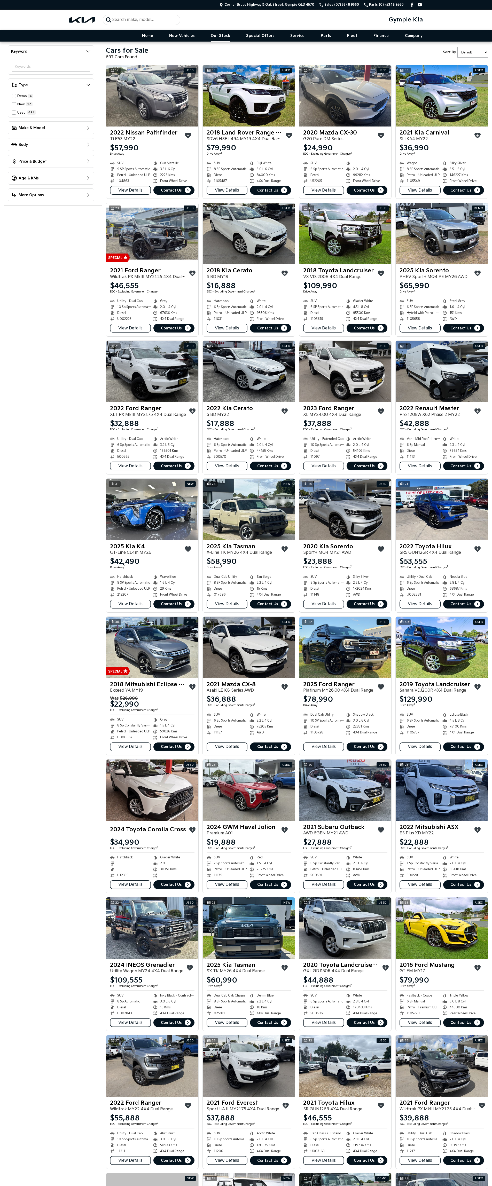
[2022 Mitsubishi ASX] (442, 790)
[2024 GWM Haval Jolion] (249, 790)
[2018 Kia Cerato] (249, 233)
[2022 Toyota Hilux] (442, 509)
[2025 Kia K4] (152, 509)
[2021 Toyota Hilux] (345, 1066)
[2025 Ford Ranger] (345, 647)
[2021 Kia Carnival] (442, 95)
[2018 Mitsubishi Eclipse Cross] (152, 647)
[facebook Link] (412, 5)
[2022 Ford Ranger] (152, 371)
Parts (326, 36)
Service (297, 36)
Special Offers (260, 36)
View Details (130, 190)
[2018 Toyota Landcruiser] (345, 233)
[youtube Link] (420, 5)
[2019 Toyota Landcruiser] (442, 647)
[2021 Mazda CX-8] (249, 647)
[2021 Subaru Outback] (345, 790)
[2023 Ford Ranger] (345, 371)
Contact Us (171, 190)
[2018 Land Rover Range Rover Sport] (249, 95)
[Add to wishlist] (188, 135)
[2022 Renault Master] (442, 371)
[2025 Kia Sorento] (442, 233)
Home (147, 36)
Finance (381, 36)
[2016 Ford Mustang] (442, 928)
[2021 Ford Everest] (249, 1066)
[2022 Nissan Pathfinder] (152, 95)
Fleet (352, 36)
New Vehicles (182, 36)
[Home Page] (82, 20)
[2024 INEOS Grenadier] (152, 928)
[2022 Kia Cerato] (249, 371)
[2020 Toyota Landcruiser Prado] (345, 928)
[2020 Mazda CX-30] (345, 95)
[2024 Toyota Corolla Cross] (152, 790)
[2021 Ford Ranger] (152, 233)
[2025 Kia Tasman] (249, 509)
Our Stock (220, 36)
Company (414, 36)
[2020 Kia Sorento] (345, 509)
